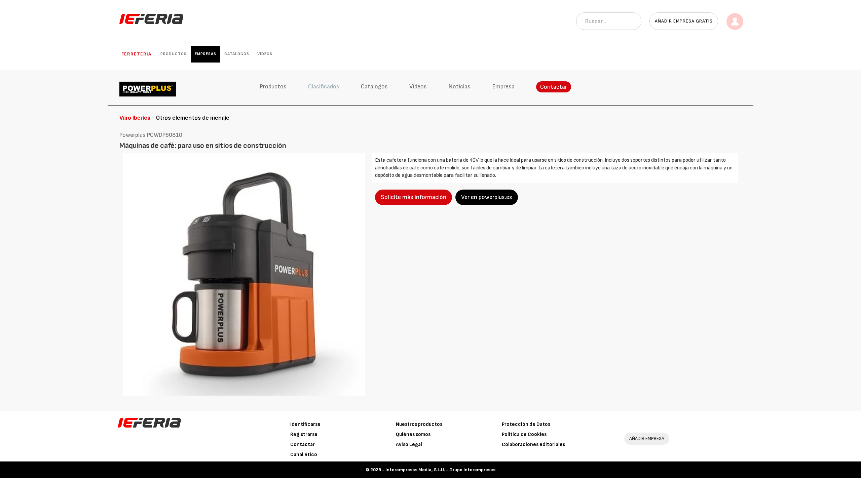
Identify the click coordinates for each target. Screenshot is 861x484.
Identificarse (305, 424)
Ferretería (136, 54)
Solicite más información (413, 197)
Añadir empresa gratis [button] (684, 21)
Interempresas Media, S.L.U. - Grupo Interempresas (440, 470)
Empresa (503, 86)
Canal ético (303, 454)
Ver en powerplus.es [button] (486, 197)
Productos (173, 53)
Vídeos (264, 53)
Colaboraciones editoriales (533, 444)
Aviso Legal (409, 444)
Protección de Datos (526, 424)
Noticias (459, 86)
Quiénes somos (413, 434)
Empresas (205, 53)
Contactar (553, 86)
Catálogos (236, 53)
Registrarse (303, 434)
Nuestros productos (419, 424)
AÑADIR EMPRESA (646, 438)
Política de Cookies (524, 434)
